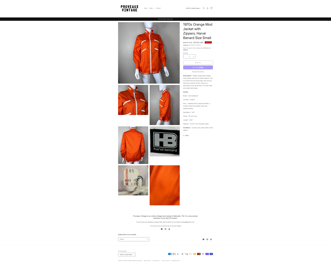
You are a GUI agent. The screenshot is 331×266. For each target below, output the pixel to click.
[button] (151, 8)
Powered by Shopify (137, 260)
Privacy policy (156, 260)
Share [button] (187, 135)
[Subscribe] (147, 239)
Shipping (185, 45)
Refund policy (147, 260)
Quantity (185, 53)
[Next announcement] (212, 19)
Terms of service (165, 260)
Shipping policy (176, 260)
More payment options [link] (198, 71)
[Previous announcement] (119, 19)
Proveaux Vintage (127, 260)
